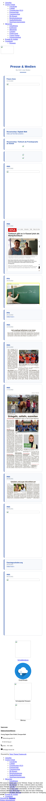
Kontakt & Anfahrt (11, 39)
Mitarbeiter (13, 30)
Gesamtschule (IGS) (16, 10)
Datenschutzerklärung (8, 731)
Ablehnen (12, 798)
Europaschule (14, 12)
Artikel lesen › (11, 317)
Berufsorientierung (15, 18)
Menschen (8, 24)
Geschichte (13, 6)
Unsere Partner (14, 35)
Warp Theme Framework (17, 754)
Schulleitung (13, 26)
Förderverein (13, 33)
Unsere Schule (10, 4)
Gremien (12, 31)
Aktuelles (8, 3)
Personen (12, 43)
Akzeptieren (4, 798)
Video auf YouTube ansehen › (15, 134)
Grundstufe (9, 41)
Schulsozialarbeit (15, 37)
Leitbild (12, 8)
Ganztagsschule (14, 14)
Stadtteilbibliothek (15, 20)
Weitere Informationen (7, 800)
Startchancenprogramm (17, 22)
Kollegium (13, 28)
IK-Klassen (13, 16)
